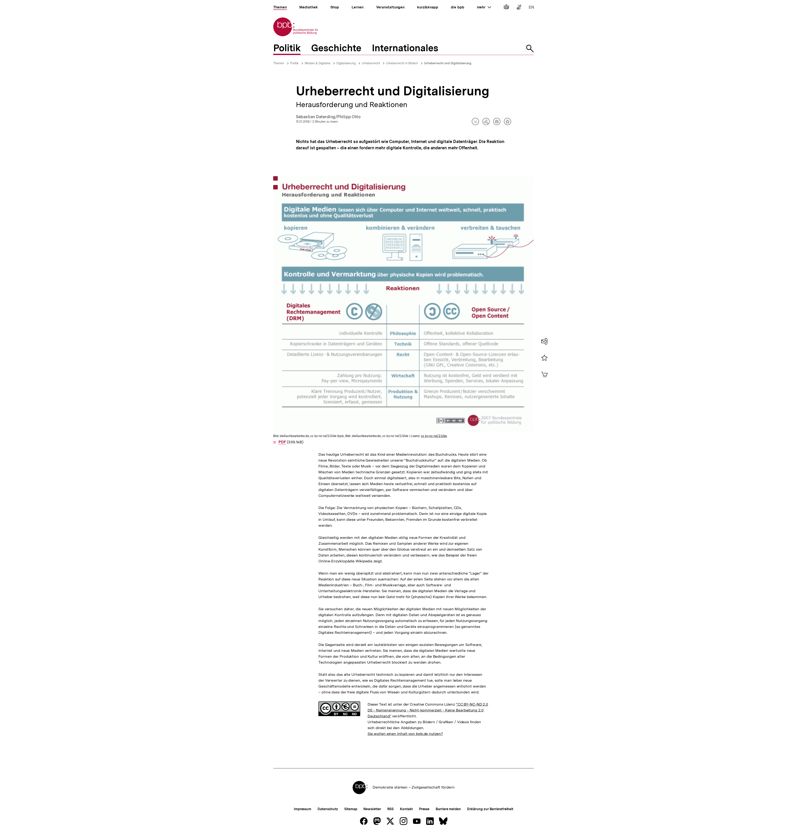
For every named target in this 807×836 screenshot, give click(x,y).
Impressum (302, 809)
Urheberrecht (371, 63)
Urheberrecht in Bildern (402, 63)
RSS (390, 809)
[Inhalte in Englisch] (531, 8)
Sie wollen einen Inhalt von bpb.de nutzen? (405, 733)
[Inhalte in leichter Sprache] (506, 8)
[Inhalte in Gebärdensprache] (519, 8)
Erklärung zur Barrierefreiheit (490, 809)
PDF (282, 442)
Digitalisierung (346, 63)
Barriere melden (448, 809)
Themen (278, 63)
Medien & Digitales (317, 63)
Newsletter (372, 809)
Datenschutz (328, 809)
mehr (484, 7)
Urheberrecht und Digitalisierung (447, 63)
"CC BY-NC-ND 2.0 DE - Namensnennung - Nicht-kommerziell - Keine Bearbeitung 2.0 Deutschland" (428, 710)
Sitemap (350, 809)
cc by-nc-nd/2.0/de (434, 436)
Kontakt (406, 809)
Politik (294, 63)
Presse (424, 809)
